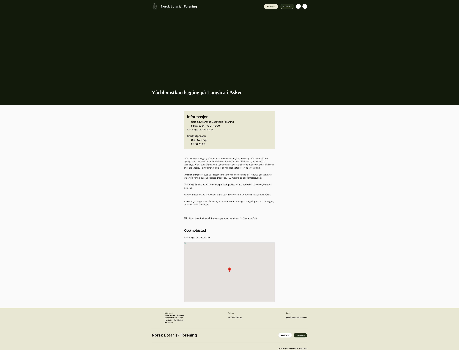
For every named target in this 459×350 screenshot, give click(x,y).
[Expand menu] (304, 6)
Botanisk (179, 6)
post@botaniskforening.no (296, 317)
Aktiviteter (271, 6)
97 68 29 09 (198, 144)
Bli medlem (287, 6)
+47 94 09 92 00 (235, 317)
